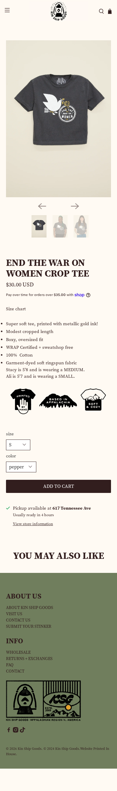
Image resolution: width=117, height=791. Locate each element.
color (11, 456)
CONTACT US (18, 620)
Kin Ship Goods (29, 748)
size (10, 434)
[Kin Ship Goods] (58, 11)
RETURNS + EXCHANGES (29, 659)
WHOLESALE (18, 652)
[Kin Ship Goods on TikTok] (22, 731)
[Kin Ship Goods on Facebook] (8, 731)
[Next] (75, 206)
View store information (33, 523)
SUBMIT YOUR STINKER (28, 626)
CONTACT (15, 671)
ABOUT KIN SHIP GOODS (29, 607)
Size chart (16, 309)
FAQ (10, 665)
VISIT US (14, 614)
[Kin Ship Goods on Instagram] (15, 731)
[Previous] (42, 206)
